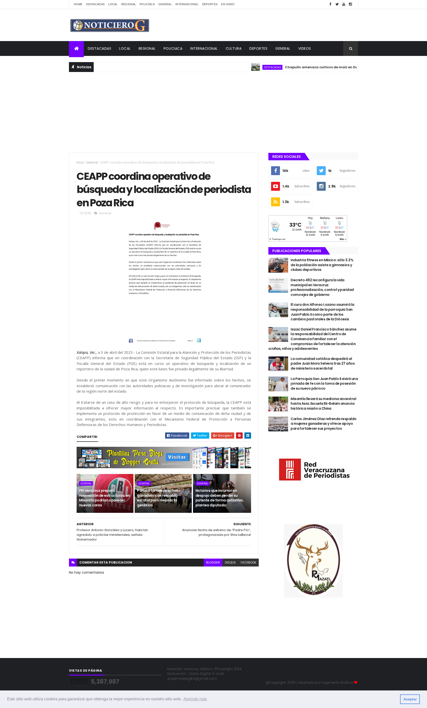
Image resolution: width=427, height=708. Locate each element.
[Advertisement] (213, 111)
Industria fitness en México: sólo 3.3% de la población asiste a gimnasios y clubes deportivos (322, 265)
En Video (228, 4)
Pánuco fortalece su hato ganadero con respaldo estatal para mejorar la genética (158, 498)
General (165, 4)
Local (113, 4)
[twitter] (337, 4)
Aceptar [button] (410, 699)
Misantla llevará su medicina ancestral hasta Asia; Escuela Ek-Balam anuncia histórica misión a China (323, 403)
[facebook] (330, 4)
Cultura (234, 48)
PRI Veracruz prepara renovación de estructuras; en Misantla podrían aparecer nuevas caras (104, 498)
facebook (248, 562)
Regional (128, 4)
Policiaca (173, 48)
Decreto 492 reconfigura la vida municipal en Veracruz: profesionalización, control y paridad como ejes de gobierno (322, 287)
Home (78, 4)
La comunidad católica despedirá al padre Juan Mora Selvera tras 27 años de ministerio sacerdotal (323, 363)
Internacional (186, 4)
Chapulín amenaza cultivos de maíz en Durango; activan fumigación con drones (341, 67)
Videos (304, 48)
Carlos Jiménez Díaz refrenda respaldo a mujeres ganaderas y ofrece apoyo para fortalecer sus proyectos (323, 423)
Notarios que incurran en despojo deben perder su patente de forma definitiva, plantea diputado (219, 498)
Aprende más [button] (195, 699)
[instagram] (350, 4)
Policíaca (147, 4)
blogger (213, 562)
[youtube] (343, 4)
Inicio (80, 162)
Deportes (209, 4)
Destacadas (95, 4)
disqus (230, 562)
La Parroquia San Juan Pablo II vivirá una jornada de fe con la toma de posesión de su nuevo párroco (324, 383)
